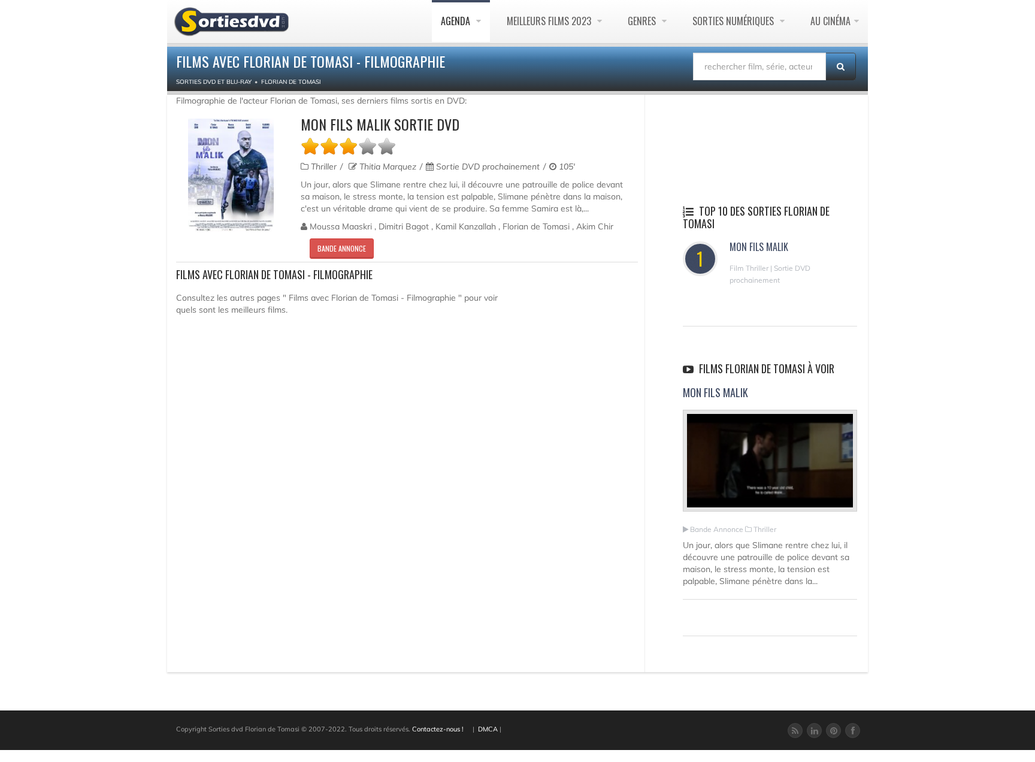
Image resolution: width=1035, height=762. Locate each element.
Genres (643, 21)
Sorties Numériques (734, 21)
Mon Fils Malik (759, 247)
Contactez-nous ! (438, 729)
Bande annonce (341, 248)
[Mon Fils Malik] (770, 466)
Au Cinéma (830, 21)
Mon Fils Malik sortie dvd (380, 124)
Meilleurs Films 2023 (550, 21)
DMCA (488, 729)
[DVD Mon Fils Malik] (231, 175)
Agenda (457, 21)
